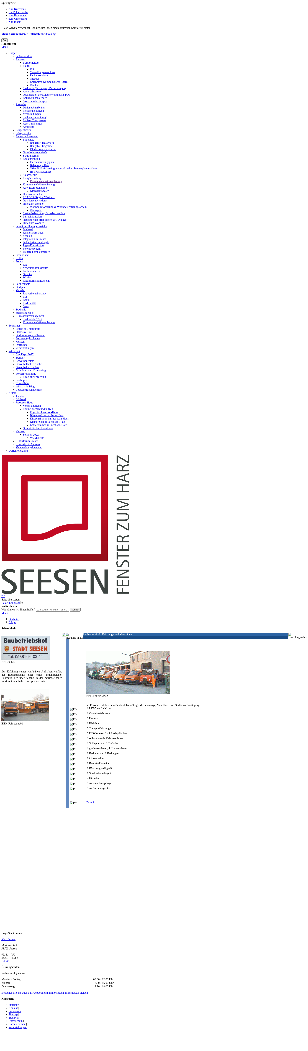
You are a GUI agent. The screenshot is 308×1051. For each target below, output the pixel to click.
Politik (26, 65)
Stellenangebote (25, 312)
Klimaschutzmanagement (30, 315)
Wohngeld (36, 210)
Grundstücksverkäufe (35, 152)
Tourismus (14, 325)
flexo (26, 306)
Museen (20, 341)
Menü (4, 46)
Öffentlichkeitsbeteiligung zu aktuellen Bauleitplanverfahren (63, 168)
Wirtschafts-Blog (25, 386)
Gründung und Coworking (31, 370)
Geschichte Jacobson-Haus (38, 428)
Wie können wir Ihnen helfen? (18, 609)
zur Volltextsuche (18, 12)
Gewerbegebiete (25, 360)
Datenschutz (15, 1020)
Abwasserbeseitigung (35, 187)
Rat (32, 69)
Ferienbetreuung (32, 248)
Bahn (26, 299)
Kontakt (13, 1007)
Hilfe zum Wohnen (33, 203)
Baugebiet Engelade (41, 145)
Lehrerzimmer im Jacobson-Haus (48, 424)
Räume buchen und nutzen (38, 408)
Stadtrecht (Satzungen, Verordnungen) (44, 88)
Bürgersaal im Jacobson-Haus (46, 415)
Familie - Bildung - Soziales (31, 226)
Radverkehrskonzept (34, 293)
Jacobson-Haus (24, 402)
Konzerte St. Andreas (28, 444)
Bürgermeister (31, 62)
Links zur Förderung (34, 376)
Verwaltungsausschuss (42, 72)
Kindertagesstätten (33, 232)
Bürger (12, 53)
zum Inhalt (14, 21)
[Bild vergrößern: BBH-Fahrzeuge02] (128, 692)
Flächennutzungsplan (42, 162)
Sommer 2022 (31, 434)
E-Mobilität (29, 303)
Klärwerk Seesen (39, 190)
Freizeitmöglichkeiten (28, 338)
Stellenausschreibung (35, 117)
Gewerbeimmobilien (27, 367)
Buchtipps (21, 380)
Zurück (90, 802)
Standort (20, 357)
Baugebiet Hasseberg (42, 142)
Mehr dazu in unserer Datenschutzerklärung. (28, 33)
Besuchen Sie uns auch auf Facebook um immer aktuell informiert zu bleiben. (45, 992)
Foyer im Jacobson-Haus (44, 412)
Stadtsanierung (31, 155)
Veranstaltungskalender (29, 447)
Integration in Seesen (34, 238)
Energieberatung (32, 178)
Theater (20, 396)
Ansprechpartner (32, 91)
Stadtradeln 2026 (32, 319)
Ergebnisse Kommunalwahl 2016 (49, 81)
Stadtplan (21, 287)
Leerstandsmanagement (29, 389)
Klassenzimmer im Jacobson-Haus (49, 418)
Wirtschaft (14, 351)
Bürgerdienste (23, 129)
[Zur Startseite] (65, 593)
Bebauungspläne (39, 165)
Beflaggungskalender (35, 97)
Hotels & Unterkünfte (28, 328)
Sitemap (13, 1014)
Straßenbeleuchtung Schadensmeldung (44, 213)
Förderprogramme (26, 373)
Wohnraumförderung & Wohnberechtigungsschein (58, 206)
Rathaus (20, 59)
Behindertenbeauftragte (36, 242)
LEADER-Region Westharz (39, 197)
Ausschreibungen (32, 123)
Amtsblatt (28, 126)
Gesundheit (22, 255)
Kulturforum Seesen (27, 440)
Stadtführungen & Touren (30, 335)
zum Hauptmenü (18, 15)
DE (3, 596)
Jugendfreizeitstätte (33, 245)
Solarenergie (30, 174)
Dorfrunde (21, 344)
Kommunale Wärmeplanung (46, 181)
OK (4, 40)
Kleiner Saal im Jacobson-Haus (47, 421)
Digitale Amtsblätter (34, 107)
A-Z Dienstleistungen (35, 101)
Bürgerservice (23, 133)
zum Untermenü (18, 18)
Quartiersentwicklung (35, 200)
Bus (25, 296)
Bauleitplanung (31, 158)
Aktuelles (21, 104)
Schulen (27, 235)
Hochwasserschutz (40, 171)
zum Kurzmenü (17, 9)
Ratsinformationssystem (36, 280)
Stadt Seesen (8, 939)
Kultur (19, 258)
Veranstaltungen (32, 113)
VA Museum (37, 437)
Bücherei (28, 229)
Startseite (14, 619)
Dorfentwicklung (18, 450)
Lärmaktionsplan (32, 216)
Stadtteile (21, 309)
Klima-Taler (22, 383)
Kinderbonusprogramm (43, 149)
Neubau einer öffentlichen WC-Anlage (44, 219)
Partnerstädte (23, 283)
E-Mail (5, 960)
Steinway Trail (24, 331)
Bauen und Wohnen (27, 136)
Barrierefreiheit (17, 1024)
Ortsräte (34, 78)
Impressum (15, 1011)
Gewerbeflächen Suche (29, 364)
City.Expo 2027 (25, 354)
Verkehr (20, 290)
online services (24, 56)
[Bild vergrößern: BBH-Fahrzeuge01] (25, 720)
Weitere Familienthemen (36, 251)
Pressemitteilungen (33, 110)
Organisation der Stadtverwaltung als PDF (46, 94)
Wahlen (34, 85)
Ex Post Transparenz (34, 120)
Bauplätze (28, 139)
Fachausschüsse (39, 75)
